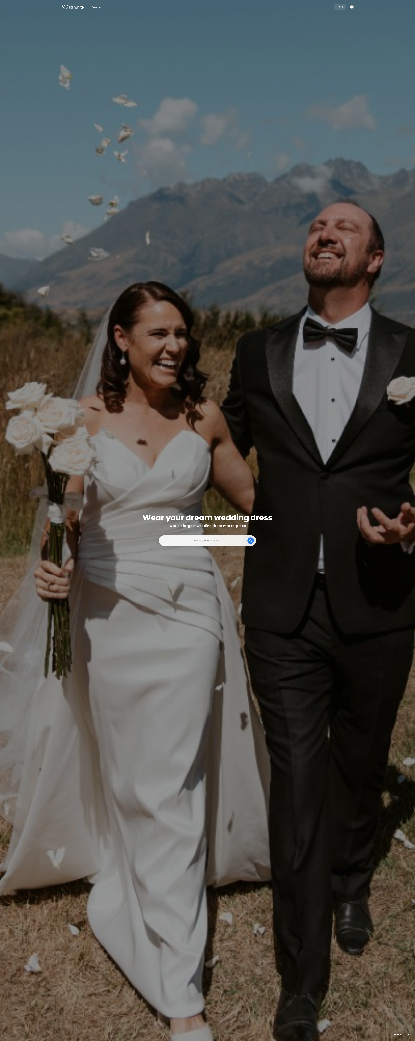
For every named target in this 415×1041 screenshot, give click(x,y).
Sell (341, 7)
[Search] (250, 540)
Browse (96, 7)
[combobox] (207, 540)
